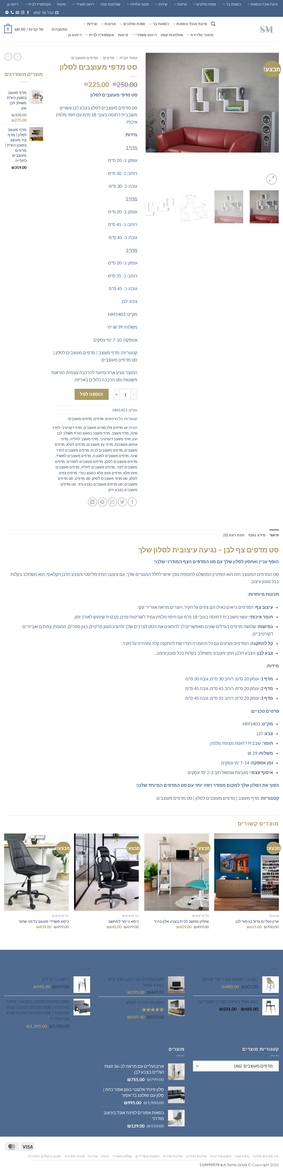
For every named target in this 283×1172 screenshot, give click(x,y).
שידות (163, 4)
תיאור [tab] (274, 535)
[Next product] (17, 57)
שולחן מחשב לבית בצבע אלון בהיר (181, 921)
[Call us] (12, 13)
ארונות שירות (173, 1156)
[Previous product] (8, 57)
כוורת (105, 1156)
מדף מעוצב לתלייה (84, 439)
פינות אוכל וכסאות (264, 4)
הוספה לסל (91, 394)
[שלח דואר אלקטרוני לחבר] (112, 502)
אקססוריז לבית (39, 4)
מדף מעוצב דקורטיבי (115, 439)
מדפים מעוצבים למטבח (111, 455)
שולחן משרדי (122, 1156)
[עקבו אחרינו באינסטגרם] (22, 13)
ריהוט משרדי (85, 4)
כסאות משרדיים (147, 1156)
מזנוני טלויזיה (139, 4)
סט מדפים (82, 478)
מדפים (108, 58)
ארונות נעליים (196, 1156)
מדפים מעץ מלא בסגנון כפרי (100, 473)
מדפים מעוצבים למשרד (73, 455)
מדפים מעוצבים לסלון (121, 461)
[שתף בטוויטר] (122, 502)
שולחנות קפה (110, 4)
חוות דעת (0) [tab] (233, 535)
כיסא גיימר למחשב (123, 921)
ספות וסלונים (206, 4)
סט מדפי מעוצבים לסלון (110, 478)
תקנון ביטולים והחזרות (44, 1156)
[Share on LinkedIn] (92, 502)
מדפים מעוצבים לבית (107, 450)
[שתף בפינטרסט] (102, 502)
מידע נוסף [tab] (256, 535)
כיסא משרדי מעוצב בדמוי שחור (44, 921)
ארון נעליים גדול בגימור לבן (257, 921)
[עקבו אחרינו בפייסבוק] (28, 13)
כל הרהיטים (114, 418)
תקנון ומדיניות (221, 1156)
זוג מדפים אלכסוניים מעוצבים (105, 427)
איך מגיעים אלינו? (266, 1156)
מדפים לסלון (75, 444)
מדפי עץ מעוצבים (100, 444)
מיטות (61, 4)
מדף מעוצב (120, 433)
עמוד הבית (128, 58)
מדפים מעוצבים (84, 58)
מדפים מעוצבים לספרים (85, 461)
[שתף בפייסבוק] (132, 502)
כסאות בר (233, 4)
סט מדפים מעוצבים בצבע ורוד (100, 484)
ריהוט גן (13, 4)
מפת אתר (242, 1156)
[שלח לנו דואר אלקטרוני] (17, 13)
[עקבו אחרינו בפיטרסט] (7, 13)
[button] (46, 12)
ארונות (182, 4)
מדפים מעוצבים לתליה (98, 467)
